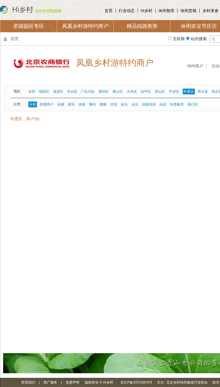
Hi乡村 (146, 11)
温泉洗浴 (149, 104)
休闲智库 (166, 11)
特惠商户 (47, 104)
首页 (109, 11)
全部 (31, 92)
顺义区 (118, 92)
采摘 (60, 104)
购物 (103, 104)
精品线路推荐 (142, 26)
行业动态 (127, 11)
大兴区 (132, 92)
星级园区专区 (28, 26)
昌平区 (146, 92)
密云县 (203, 92)
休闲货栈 (188, 11)
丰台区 (72, 92)
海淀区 (58, 92)
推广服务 (50, 382)
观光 (71, 104)
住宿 (113, 104)
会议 (134, 104)
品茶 (163, 104)
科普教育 (177, 104)
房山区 (160, 92)
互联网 (179, 38)
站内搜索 (198, 38)
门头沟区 (88, 92)
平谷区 (174, 92)
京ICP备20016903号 (136, 382)
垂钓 (92, 104)
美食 (81, 104)
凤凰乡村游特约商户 (85, 26)
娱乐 (124, 104)
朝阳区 (44, 92)
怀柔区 (189, 92)
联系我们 (28, 382)
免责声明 (72, 382)
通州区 (104, 92)
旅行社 (193, 104)
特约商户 (195, 66)
